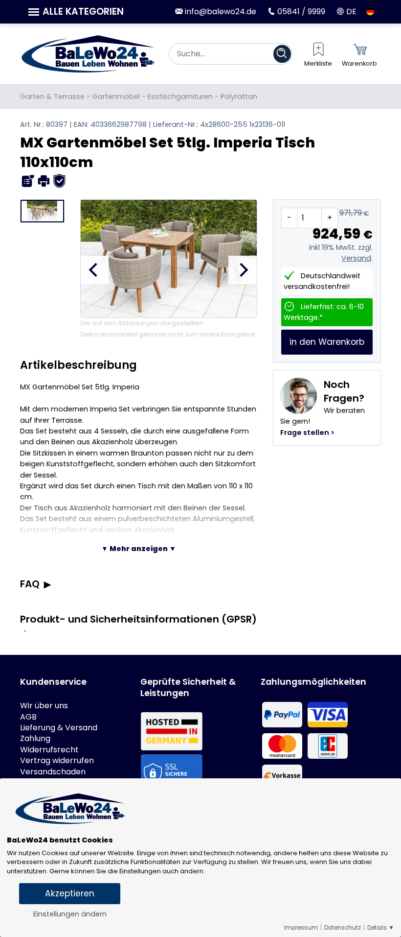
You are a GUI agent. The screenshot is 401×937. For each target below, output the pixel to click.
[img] (28, 181)
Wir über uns (44, 705)
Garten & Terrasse (52, 96)
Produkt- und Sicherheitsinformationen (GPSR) (138, 619)
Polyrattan (239, 96)
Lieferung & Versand (58, 727)
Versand (356, 258)
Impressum (301, 928)
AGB (28, 717)
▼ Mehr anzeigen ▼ (138, 548)
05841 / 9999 (300, 11)
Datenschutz (342, 928)
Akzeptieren (69, 893)
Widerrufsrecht (49, 750)
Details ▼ (380, 928)
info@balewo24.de (219, 11)
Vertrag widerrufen (57, 760)
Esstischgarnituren (180, 96)
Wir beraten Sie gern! (322, 407)
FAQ (30, 584)
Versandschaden (53, 772)
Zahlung (35, 738)
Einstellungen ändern (70, 914)
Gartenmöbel (116, 96)
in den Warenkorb (327, 342)
